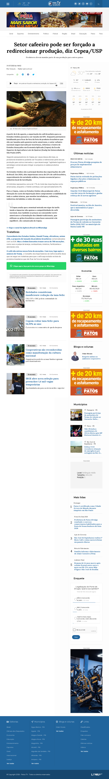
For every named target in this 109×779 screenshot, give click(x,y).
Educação (83, 34)
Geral (11, 34)
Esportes (20, 34)
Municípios (80, 404)
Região (64, 34)
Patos (93, 34)
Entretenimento (33, 34)
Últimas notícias (83, 153)
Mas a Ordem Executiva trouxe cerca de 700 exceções (40, 241)
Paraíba (102, 34)
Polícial (55, 34)
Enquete (79, 578)
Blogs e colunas (83, 346)
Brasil (73, 34)
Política (46, 34)
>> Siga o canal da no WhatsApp (27, 228)
